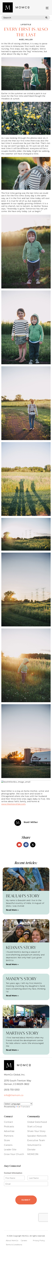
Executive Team (36, 1140)
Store (7, 1140)
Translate (25, 1106)
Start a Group (34, 1126)
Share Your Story (36, 1131)
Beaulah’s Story (23, 895)
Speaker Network (37, 1135)
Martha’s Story (22, 1033)
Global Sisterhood (37, 1122)
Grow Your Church (14, 1154)
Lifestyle (26, 24)
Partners (8, 1135)
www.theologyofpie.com (13, 804)
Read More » (12, 910)
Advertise (9, 1131)
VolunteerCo (34, 1145)
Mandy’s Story (21, 978)
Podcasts (9, 1126)
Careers (8, 1145)
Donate (31, 1149)
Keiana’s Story (21, 947)
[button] (47, 8)
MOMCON (32, 1154)
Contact (8, 1122)
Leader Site (10, 1149)
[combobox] (22, 17)
